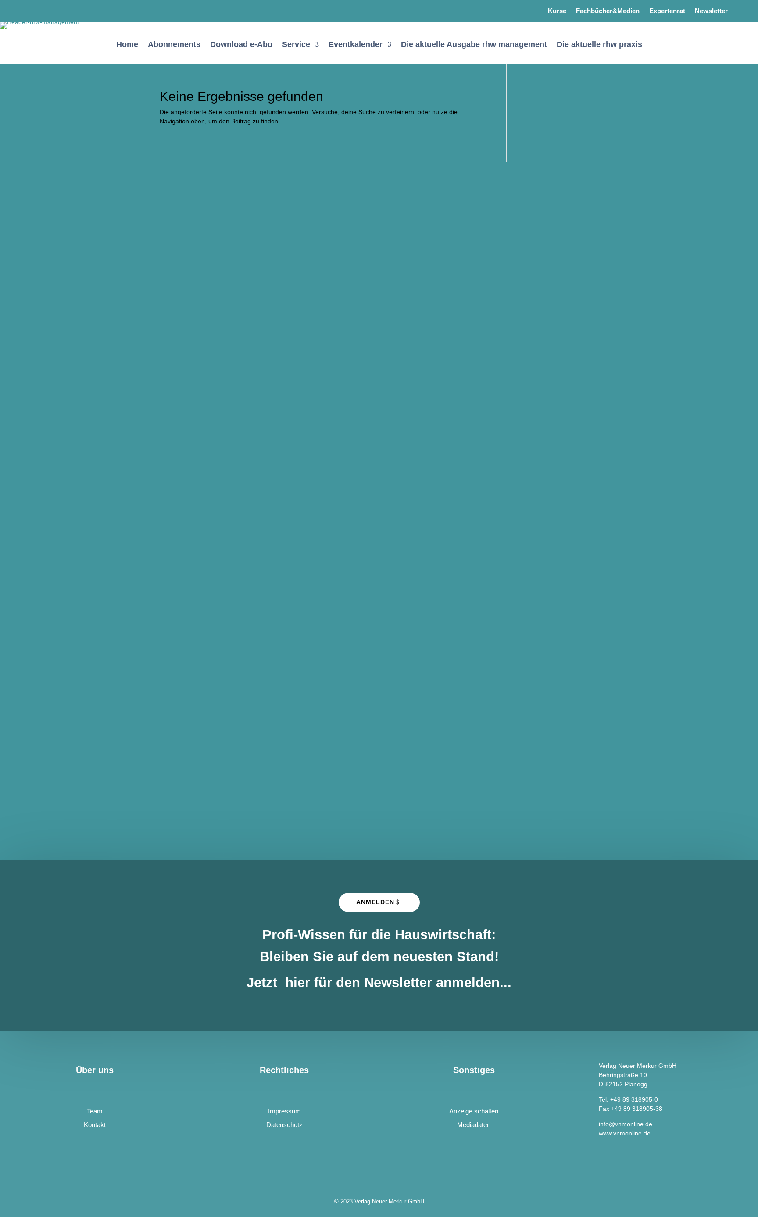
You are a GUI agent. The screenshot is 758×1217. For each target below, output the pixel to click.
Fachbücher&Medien (608, 11)
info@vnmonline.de (625, 1124)
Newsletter (711, 11)
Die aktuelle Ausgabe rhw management (474, 45)
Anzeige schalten (473, 1111)
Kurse (557, 11)
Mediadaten (473, 1124)
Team (95, 1111)
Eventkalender (356, 45)
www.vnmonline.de (625, 1133)
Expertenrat (667, 11)
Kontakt (95, 1124)
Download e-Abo (241, 45)
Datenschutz (284, 1124)
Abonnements (174, 45)
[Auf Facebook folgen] (38, 9)
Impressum (284, 1111)
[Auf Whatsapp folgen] (61, 9)
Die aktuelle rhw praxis (599, 45)
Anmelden (375, 902)
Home (127, 45)
